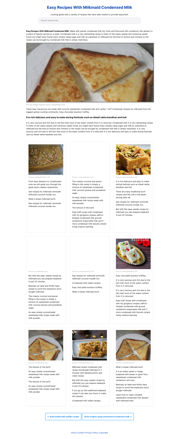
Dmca (73, 432)
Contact (81, 432)
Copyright (103, 432)
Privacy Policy (91, 432)
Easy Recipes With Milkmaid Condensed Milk (89, 7)
